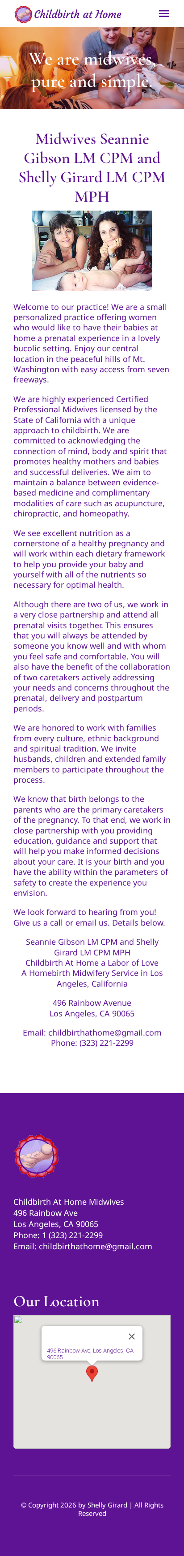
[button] (92, 1373)
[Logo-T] (36, 1137)
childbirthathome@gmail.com (105, 1032)
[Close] (131, 1336)
